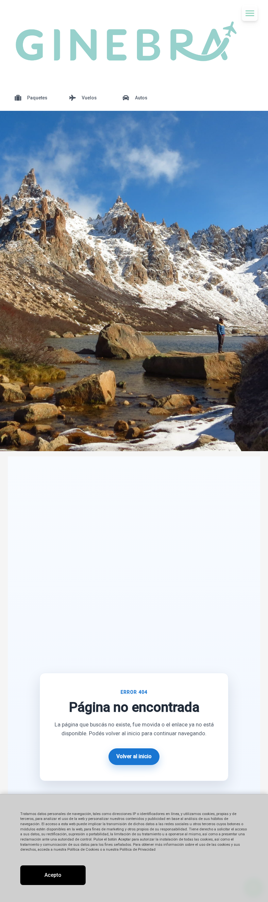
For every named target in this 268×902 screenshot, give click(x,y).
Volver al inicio (134, 756)
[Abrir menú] (250, 13)
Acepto (52, 875)
